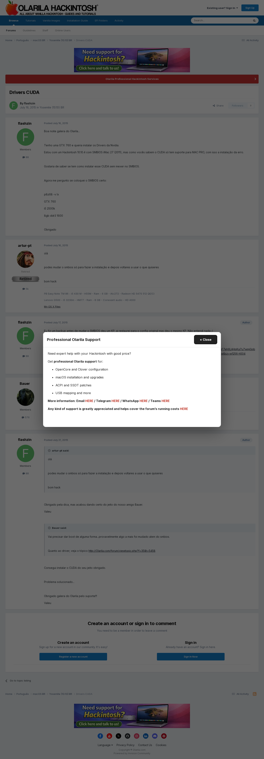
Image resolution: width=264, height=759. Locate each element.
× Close (205, 340)
